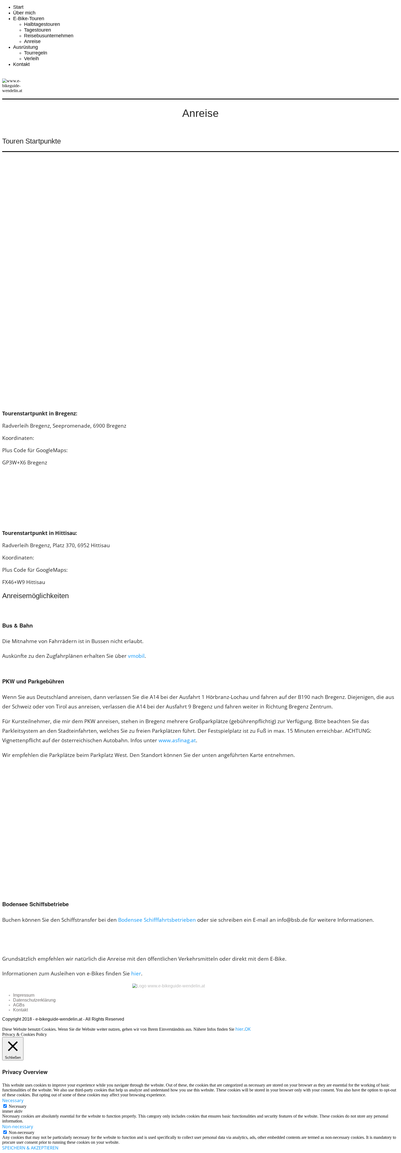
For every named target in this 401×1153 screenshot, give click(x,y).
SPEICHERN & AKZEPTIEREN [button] (30, 1148)
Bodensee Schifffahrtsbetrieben (157, 919)
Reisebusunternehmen (48, 35)
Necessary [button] (12, 1100)
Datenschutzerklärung (34, 1000)
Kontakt (21, 64)
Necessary (17, 1106)
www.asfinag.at (177, 740)
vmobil (136, 655)
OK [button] (248, 1029)
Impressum (23, 995)
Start (18, 7)
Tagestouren (37, 30)
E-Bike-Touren (28, 18)
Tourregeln (35, 53)
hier (136, 973)
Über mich (24, 13)
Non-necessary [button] (17, 1127)
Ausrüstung (25, 47)
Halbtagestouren (42, 24)
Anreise (32, 41)
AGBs (19, 1005)
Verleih (31, 58)
